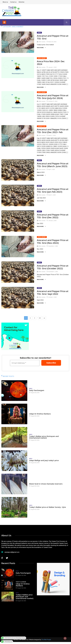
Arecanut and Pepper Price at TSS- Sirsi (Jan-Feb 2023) (52, 190)
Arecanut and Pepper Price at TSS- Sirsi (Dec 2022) (52, 216)
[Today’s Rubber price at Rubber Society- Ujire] (14, 507)
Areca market (42, 58)
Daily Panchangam (36, 390)
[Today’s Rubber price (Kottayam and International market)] (14, 437)
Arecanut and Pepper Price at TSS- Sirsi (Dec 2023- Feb (52, 131)
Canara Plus (41, 126)
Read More (40, 47)
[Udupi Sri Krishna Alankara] (14, 414)
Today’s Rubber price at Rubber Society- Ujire (47, 507)
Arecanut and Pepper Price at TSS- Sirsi (52, 37)
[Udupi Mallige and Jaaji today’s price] (14, 460)
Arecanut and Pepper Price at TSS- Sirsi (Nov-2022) (52, 241)
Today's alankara (34, 412)
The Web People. (46, 639)
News (39, 32)
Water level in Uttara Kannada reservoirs (45, 484)
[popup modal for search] (67, 22)
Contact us (13, 2)
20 (40, 318)
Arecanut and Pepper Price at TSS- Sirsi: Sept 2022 (52, 292)
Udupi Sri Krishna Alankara (40, 414)
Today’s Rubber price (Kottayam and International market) (44, 437)
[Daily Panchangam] (14, 390)
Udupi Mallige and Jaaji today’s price (44, 460)
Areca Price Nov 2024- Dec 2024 (51, 63)
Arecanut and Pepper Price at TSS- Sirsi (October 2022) (52, 267)
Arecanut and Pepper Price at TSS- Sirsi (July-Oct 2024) (52, 97)
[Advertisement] (54, 614)
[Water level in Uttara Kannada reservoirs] (14, 484)
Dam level (32, 482)
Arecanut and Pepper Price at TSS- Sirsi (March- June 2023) (52, 165)
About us (5, 2)
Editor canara (41, 41)
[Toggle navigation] (4, 22)
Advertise (21, 2)
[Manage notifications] (65, 638)
